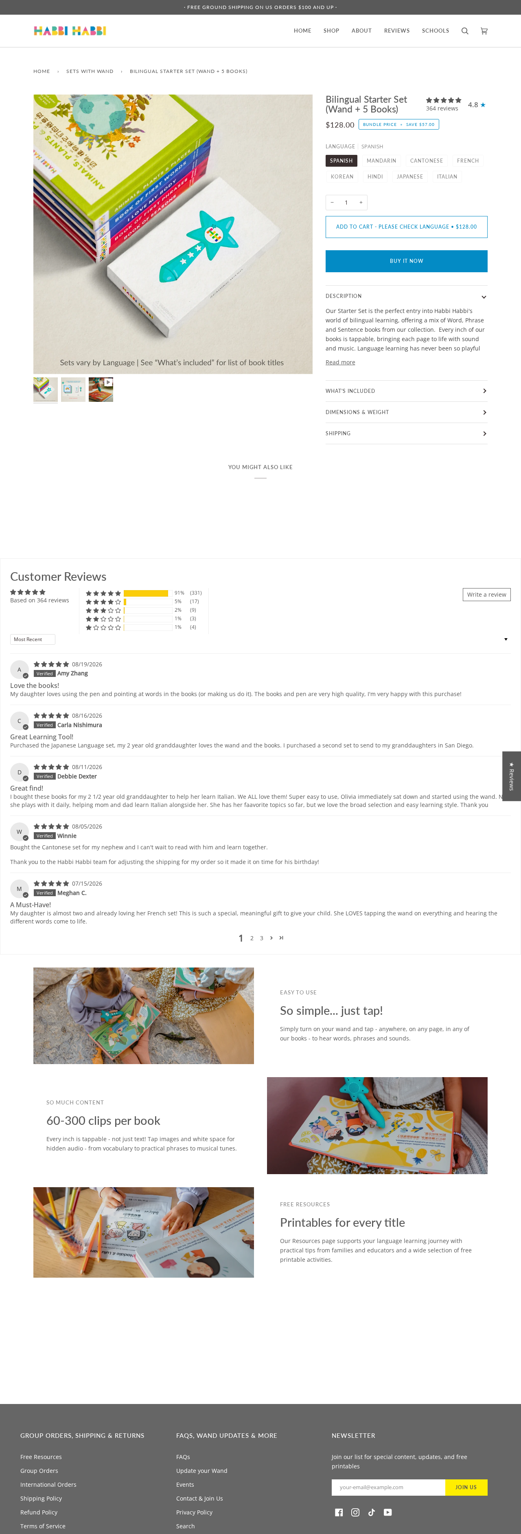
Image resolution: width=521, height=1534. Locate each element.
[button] (443, 100)
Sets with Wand (90, 71)
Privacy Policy (194, 1512)
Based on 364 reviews (39, 600)
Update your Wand (202, 1470)
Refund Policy (38, 1512)
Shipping (338, 433)
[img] (52, 664)
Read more (340, 362)
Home (41, 71)
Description (344, 296)
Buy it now (406, 261)
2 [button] (252, 938)
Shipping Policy (41, 1498)
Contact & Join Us (199, 1498)
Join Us (466, 1487)
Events (185, 1484)
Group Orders (39, 1470)
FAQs (183, 1457)
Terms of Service (43, 1526)
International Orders (48, 1484)
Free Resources (41, 1457)
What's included (350, 391)
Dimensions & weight (357, 412)
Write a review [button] (486, 594)
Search (185, 1526)
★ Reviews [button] (512, 776)
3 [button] (261, 938)
